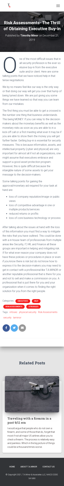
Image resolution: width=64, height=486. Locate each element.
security (7, 317)
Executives (23, 301)
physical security (27, 312)
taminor (17, 317)
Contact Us (49, 467)
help (36, 301)
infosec (13, 312)
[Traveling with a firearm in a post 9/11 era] (32, 394)
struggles (33, 307)
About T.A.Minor (28, 467)
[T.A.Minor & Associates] (9, 6)
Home (12, 467)
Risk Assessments (14, 307)
